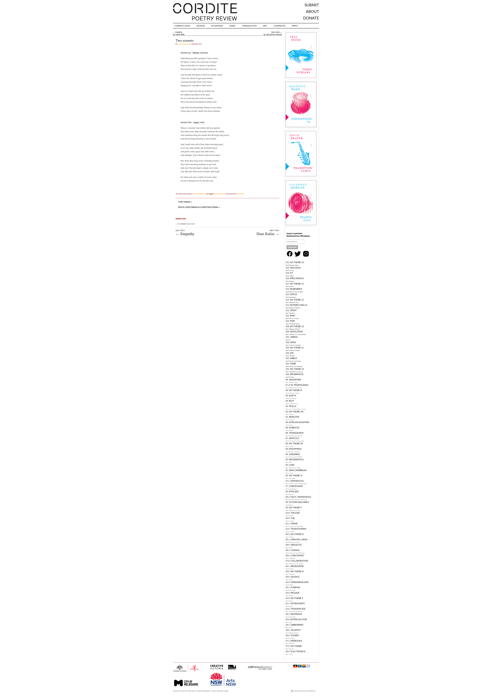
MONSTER (294, 417)
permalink (239, 194)
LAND (292, 465)
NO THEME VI (295, 475)
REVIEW (201, 25)
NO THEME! (296, 646)
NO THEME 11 (297, 348)
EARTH (292, 396)
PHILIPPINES (295, 449)
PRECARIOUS (297, 278)
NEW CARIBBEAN (297, 470)
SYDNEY (295, 635)
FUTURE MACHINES (299, 502)
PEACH (292, 406)
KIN (292, 353)
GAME (293, 364)
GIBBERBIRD (297, 625)
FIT (291, 273)
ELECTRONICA (298, 651)
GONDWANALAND (300, 582)
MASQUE (295, 593)
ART (265, 25)
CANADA (295, 550)
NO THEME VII (296, 443)
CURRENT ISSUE (182, 25)
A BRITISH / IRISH (299, 539)
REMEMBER (296, 289)
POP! (292, 321)
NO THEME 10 (297, 369)
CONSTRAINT (297, 556)
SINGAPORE (295, 380)
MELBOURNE (297, 566)
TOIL (293, 518)
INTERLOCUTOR (299, 619)
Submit (312, 5)
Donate (311, 18)
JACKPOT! (296, 630)
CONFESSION (296, 486)
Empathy (178, 32)
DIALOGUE (295, 268)
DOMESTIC (294, 428)
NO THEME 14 (297, 284)
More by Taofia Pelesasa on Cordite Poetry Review (199, 207)
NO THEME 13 (297, 300)
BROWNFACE (297, 374)
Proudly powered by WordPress (304, 691)
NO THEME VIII (296, 412)
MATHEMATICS (296, 459)
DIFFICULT (294, 438)
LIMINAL (294, 337)
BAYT (291, 401)
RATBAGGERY (298, 603)
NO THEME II (297, 598)
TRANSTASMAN (298, 529)
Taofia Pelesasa (183, 44)
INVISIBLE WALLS (298, 305)
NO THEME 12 (297, 326)
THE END (295, 513)
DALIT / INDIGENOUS (301, 497)
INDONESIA (296, 614)
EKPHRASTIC (297, 481)
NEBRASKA (296, 641)
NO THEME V (295, 507)
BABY (292, 316)
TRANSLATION (249, 25)
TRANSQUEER (296, 433)
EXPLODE (294, 491)
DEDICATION (296, 332)
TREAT (293, 310)
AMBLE (293, 358)
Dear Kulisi (275, 32)
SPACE (293, 294)
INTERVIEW (217, 25)
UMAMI (294, 523)
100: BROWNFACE (199, 194)
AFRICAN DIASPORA (299, 422)
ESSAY (232, 25)
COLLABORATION (299, 561)
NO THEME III (297, 571)
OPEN (293, 342)
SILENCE (295, 577)
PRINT (295, 25)
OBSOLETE (296, 545)
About (312, 11)
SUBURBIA (294, 454)
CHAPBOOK (279, 25)
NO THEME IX (295, 390)
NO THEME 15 (297, 262)
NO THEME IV (297, 534)
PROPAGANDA (301, 385)
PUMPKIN (295, 587)
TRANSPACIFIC (298, 609)
